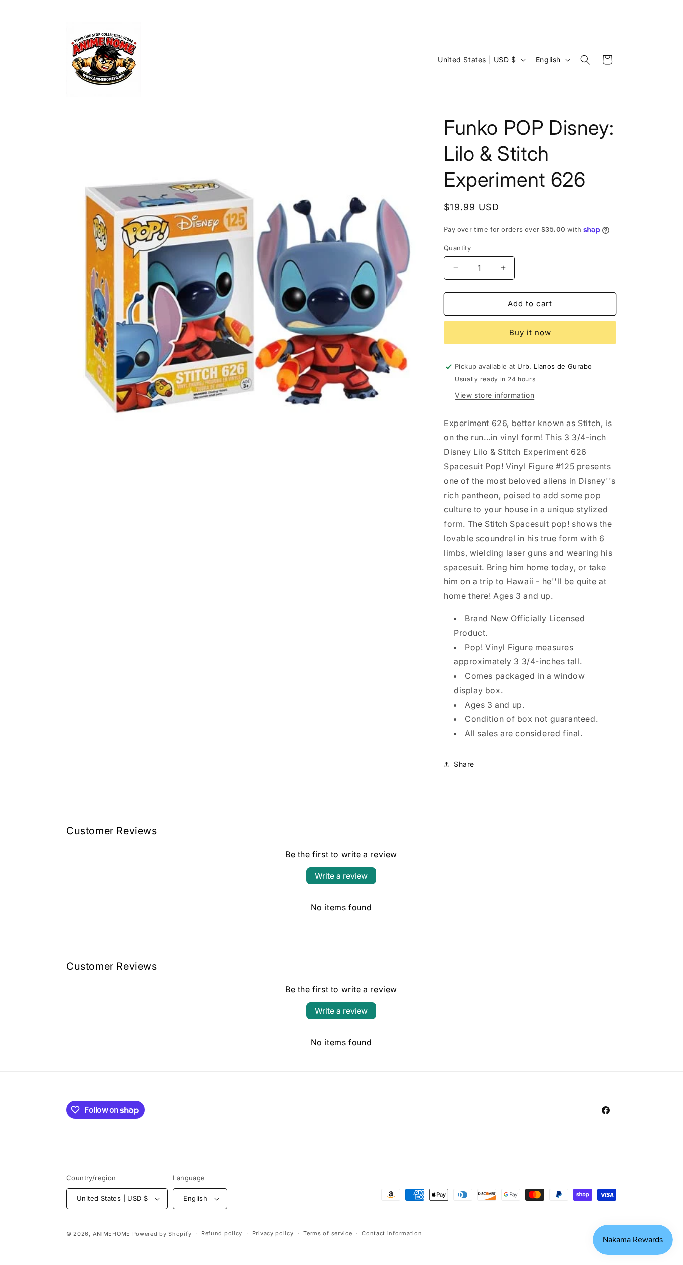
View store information (494, 395)
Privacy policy (273, 1233)
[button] (585, 60)
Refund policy (222, 1233)
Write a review (341, 876)
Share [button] (464, 764)
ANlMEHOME (111, 1233)
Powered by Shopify (162, 1233)
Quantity (457, 248)
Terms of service (328, 1233)
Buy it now (531, 332)
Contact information (392, 1233)
